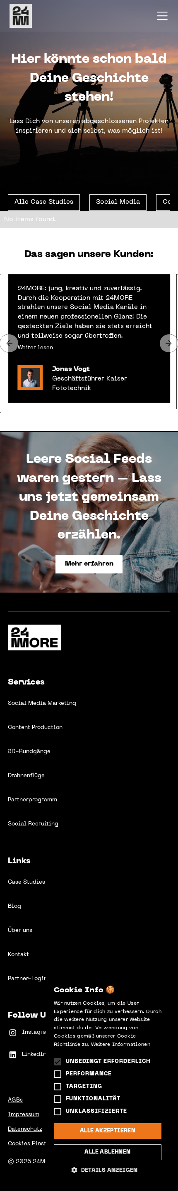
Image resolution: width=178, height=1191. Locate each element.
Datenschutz (25, 1129)
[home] (28, 16)
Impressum (23, 1114)
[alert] (108, 1079)
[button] (162, 16)
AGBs (15, 1100)
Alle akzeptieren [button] (107, 1131)
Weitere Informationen (120, 1044)
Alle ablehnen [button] (107, 1152)
